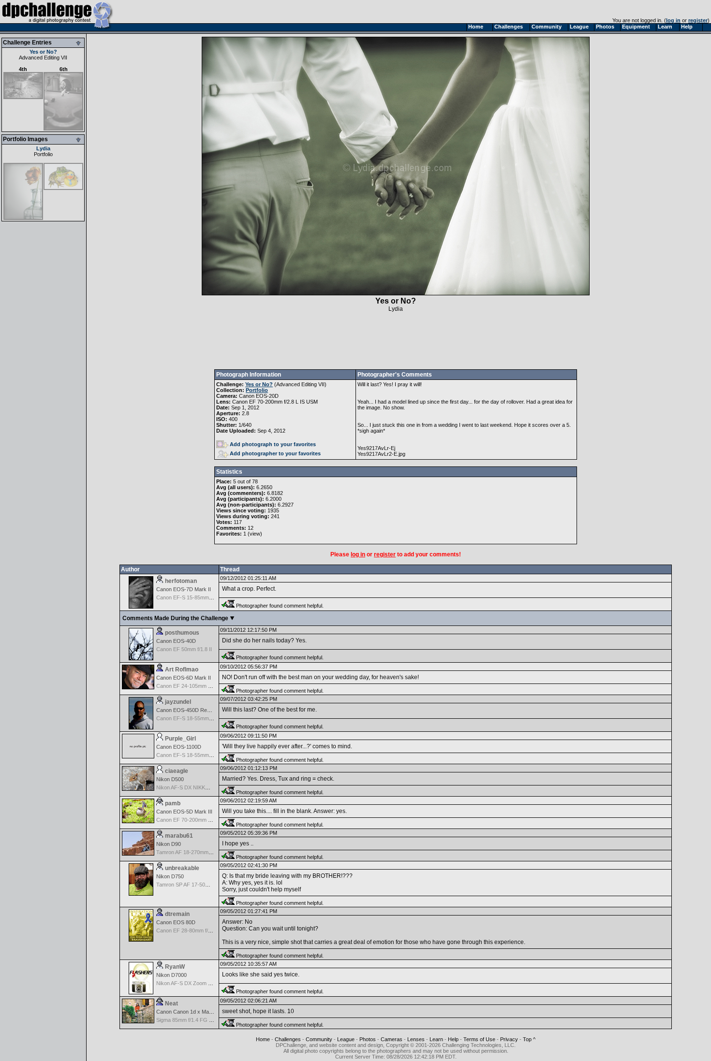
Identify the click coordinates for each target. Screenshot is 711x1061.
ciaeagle (176, 771)
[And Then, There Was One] (23, 218)
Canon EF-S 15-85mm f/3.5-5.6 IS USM (202, 597)
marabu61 (179, 835)
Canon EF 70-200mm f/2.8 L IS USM (275, 402)
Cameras (391, 1039)
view (255, 534)
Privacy (509, 1039)
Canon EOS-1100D (178, 747)
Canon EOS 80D (175, 922)
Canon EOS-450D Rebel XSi (189, 710)
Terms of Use (479, 1039)
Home (263, 1039)
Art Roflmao (181, 669)
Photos (367, 1039)
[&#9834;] (63, 188)
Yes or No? (43, 52)
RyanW (175, 966)
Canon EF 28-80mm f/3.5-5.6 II (192, 930)
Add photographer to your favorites (275, 453)
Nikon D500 (170, 779)
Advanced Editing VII (43, 57)
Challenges (288, 1039)
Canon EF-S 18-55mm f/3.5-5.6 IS (196, 718)
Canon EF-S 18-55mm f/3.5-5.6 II (195, 755)
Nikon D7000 (171, 975)
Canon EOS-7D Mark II (183, 589)
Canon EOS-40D (176, 641)
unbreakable (182, 868)
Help (453, 1039)
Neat (171, 1003)
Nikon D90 (168, 844)
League (346, 1039)
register (698, 20)
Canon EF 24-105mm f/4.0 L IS (192, 686)
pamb (172, 803)
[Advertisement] (396, 341)
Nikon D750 (170, 876)
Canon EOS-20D (259, 396)
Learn (436, 1039)
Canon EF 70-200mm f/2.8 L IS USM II (201, 820)
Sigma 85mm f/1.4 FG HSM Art (192, 1020)
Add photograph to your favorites (273, 444)
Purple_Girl (180, 738)
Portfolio (43, 154)
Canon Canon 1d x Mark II (187, 1012)
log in (673, 20)
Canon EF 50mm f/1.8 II (184, 649)
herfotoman (181, 581)
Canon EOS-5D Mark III (184, 811)
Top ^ (529, 1039)
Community (319, 1039)
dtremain (177, 914)
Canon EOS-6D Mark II (183, 678)
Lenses (416, 1039)
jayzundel (178, 701)
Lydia (43, 148)
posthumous (182, 632)
